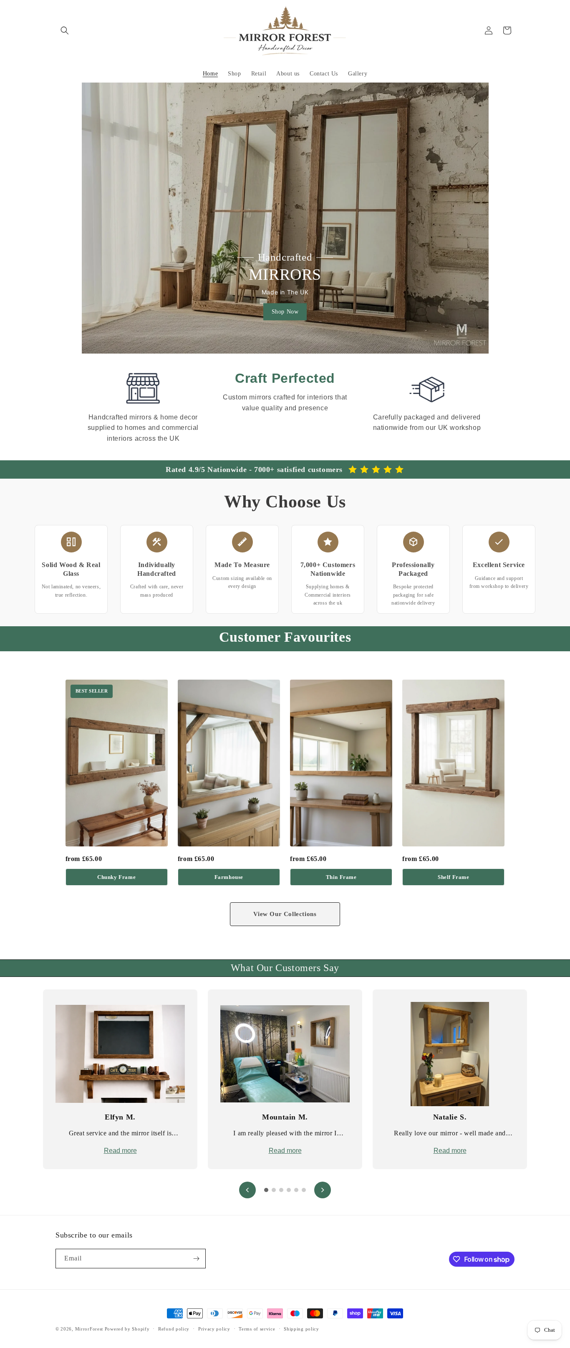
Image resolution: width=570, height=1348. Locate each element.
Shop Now (285, 312)
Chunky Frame (116, 877)
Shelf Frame (453, 877)
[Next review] (322, 1190)
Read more (120, 1150)
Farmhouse (228, 877)
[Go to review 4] (289, 1190)
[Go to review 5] (296, 1190)
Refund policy (173, 1328)
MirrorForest (89, 1328)
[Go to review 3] (281, 1190)
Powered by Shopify (127, 1328)
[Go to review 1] (266, 1190)
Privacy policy (214, 1328)
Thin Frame (341, 877)
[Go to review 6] (304, 1190)
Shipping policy (301, 1328)
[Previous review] (247, 1190)
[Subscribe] (196, 1258)
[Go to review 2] (274, 1190)
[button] (64, 30)
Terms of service (257, 1328)
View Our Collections (284, 914)
